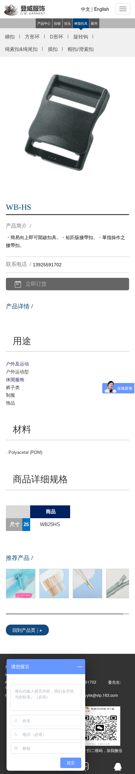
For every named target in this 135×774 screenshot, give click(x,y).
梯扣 (10, 36)
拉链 (57, 23)
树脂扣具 (80, 23)
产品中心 (43, 23)
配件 (94, 23)
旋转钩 (80, 36)
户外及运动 (17, 363)
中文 (85, 9)
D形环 (56, 36)
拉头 (67, 23)
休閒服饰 (15, 379)
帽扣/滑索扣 (81, 48)
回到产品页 (23, 630)
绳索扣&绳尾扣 (21, 48)
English (101, 9)
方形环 (32, 36)
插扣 (53, 48)
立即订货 (36, 284)
